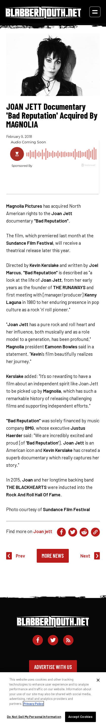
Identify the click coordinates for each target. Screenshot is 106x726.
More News (53, 555)
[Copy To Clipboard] (95, 532)
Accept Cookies (80, 717)
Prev (20, 555)
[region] (53, 699)
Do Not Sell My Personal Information (34, 717)
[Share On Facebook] (61, 532)
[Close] (98, 680)
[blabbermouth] (43, 17)
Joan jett (42, 531)
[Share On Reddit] (84, 532)
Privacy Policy (33, 704)
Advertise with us (53, 667)
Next (85, 555)
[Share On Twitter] (72, 532)
